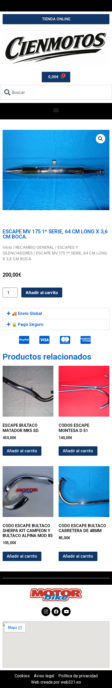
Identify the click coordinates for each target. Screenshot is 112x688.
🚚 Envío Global (27, 313)
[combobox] (56, 92)
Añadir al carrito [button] (22, 450)
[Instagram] (45, 611)
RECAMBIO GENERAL (34, 247)
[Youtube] (66, 611)
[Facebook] (56, 611)
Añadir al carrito (42, 292)
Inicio (7, 247)
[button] (56, 110)
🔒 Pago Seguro (27, 324)
